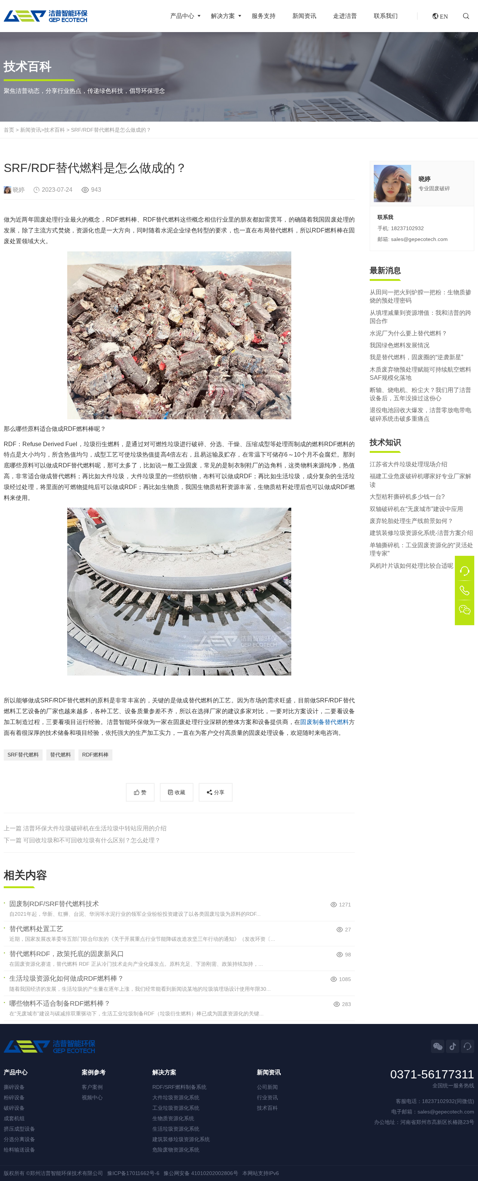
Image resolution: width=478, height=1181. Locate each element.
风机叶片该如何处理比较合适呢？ (414, 565)
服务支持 (264, 16)
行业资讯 (267, 1097)
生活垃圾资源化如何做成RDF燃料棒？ (66, 978)
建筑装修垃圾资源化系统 (181, 1139)
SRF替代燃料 (23, 755)
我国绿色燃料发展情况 (399, 345)
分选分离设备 (19, 1139)
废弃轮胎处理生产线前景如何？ (411, 521)
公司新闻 (267, 1087)
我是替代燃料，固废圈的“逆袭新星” (416, 357)
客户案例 (92, 1087)
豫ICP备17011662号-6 (133, 1173)
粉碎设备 (14, 1097)
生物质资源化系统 (173, 1118)
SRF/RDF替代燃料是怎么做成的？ (111, 130)
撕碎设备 (14, 1087)
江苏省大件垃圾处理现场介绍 (408, 464)
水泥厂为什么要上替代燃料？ (408, 333)
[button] (468, 16)
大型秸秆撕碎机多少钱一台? (407, 497)
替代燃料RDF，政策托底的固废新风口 (66, 954)
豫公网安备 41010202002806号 (201, 1173)
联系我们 (386, 16)
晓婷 (19, 190)
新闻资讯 (304, 16)
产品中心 (182, 16)
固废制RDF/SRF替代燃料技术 (54, 904)
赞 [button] (143, 792)
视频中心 (92, 1097)
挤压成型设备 (19, 1129)
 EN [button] (440, 16)
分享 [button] (219, 792)
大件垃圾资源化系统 (175, 1097)
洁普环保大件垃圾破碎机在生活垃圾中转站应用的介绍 (95, 828)
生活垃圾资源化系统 (175, 1129)
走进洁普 (345, 16)
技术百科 (54, 130)
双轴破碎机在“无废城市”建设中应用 (416, 508)
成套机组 (14, 1118)
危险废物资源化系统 (175, 1150)
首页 (9, 130)
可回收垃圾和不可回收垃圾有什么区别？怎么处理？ (92, 840)
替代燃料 (60, 755)
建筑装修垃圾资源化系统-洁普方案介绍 (421, 533)
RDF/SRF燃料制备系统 (179, 1087)
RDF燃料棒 (95, 755)
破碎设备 (14, 1108)
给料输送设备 (19, 1150)
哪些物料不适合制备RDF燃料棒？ (60, 1003)
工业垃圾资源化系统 (175, 1108)
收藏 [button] (180, 792)
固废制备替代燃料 (324, 722)
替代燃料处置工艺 (36, 929)
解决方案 (223, 16)
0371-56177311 (432, 1075)
